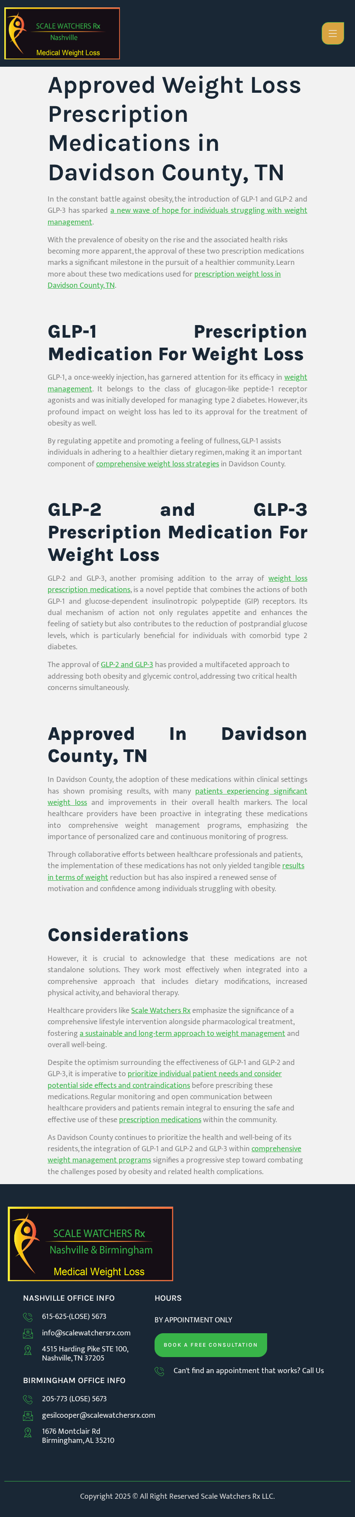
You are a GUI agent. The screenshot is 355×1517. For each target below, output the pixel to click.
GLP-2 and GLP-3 (127, 664)
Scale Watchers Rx (160, 1010)
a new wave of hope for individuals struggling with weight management (177, 216)
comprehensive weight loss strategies (157, 464)
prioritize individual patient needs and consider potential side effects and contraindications (165, 1079)
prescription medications (160, 1119)
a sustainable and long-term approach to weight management (182, 1033)
